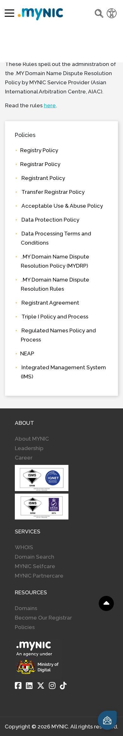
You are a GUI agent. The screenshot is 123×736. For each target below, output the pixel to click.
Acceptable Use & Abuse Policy (62, 206)
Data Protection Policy (50, 220)
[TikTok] (63, 685)
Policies (25, 627)
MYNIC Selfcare (35, 566)
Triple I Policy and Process (54, 316)
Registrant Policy (43, 178)
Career (23, 457)
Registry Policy (39, 150)
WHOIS (24, 547)
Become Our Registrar (43, 617)
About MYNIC (32, 439)
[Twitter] (40, 685)
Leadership (29, 448)
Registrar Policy (40, 164)
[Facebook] (18, 685)
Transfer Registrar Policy (53, 192)
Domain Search (34, 557)
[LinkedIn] (29, 685)
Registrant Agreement (50, 303)
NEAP (27, 353)
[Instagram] (52, 685)
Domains (26, 608)
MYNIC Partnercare (39, 576)
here (50, 105)
